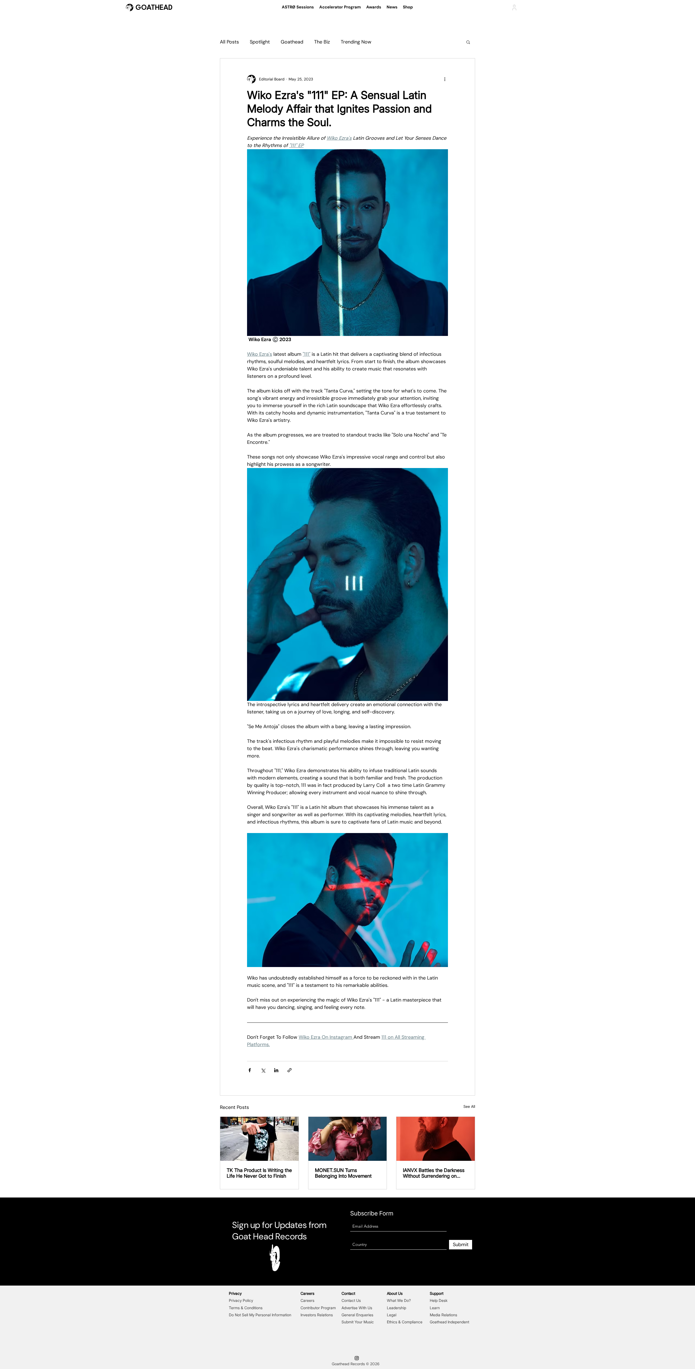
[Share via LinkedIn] (276, 1070)
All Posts (229, 42)
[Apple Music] (323, 1215)
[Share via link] (289, 1070)
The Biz (322, 42)
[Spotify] (309, 1215)
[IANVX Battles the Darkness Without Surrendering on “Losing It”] (435, 1139)
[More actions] (444, 79)
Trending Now (356, 42)
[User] (514, 7)
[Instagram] (296, 1215)
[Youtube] (283, 1215)
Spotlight (260, 42)
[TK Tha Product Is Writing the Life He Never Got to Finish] (259, 1139)
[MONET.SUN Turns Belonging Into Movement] (347, 1139)
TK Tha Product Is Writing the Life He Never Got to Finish (259, 1173)
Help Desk (438, 1300)
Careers (307, 1300)
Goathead (292, 42)
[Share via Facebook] (249, 1070)
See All (469, 1106)
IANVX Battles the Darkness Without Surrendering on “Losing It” (434, 1173)
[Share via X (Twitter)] (263, 1070)
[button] (468, 42)
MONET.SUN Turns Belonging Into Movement (343, 1173)
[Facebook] (336, 1215)
